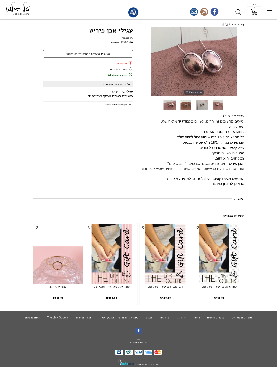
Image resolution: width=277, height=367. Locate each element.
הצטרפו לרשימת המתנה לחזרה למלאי (88, 54)
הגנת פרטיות (32, 317)
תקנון (148, 317)
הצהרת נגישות (83, 317)
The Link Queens (57, 317)
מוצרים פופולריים (241, 317)
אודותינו (181, 317)
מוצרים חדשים (215, 317)
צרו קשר (163, 317)
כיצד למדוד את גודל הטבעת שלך (118, 317)
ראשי (196, 317)
